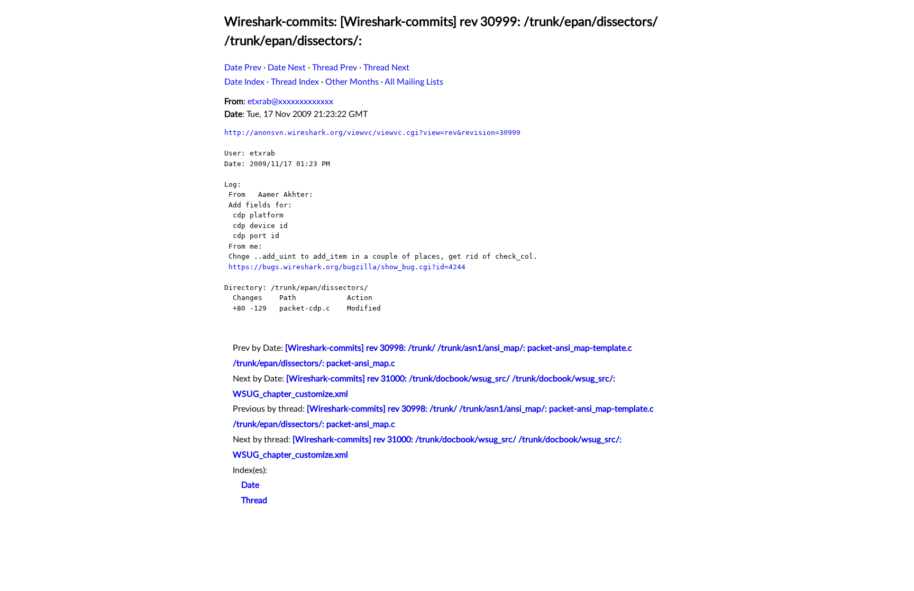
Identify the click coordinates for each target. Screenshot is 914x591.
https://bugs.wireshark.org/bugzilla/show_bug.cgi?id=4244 (347, 267)
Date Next (287, 67)
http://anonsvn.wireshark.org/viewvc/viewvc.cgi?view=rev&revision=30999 (372, 133)
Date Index (244, 82)
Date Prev (242, 67)
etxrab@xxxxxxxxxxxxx (290, 101)
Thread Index (295, 82)
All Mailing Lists (414, 82)
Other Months (352, 82)
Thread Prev (334, 67)
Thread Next (386, 67)
